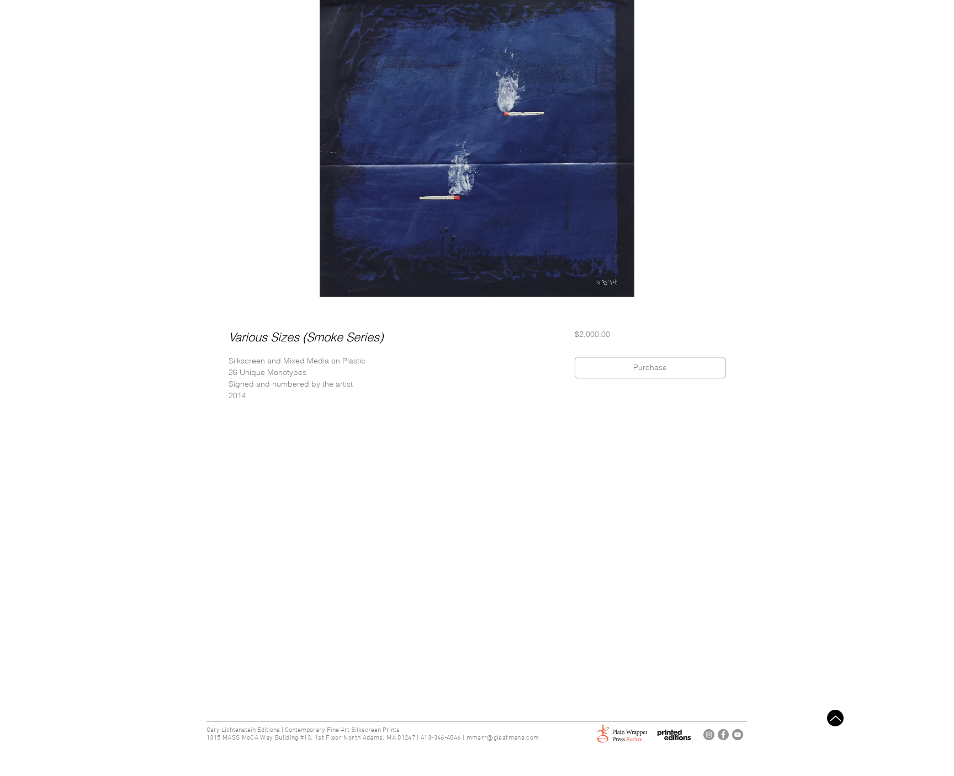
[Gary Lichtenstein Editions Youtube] (737, 734)
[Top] (835, 718)
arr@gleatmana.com (508, 738)
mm (472, 738)
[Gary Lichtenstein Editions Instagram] (708, 734)
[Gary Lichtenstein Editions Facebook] (723, 734)
